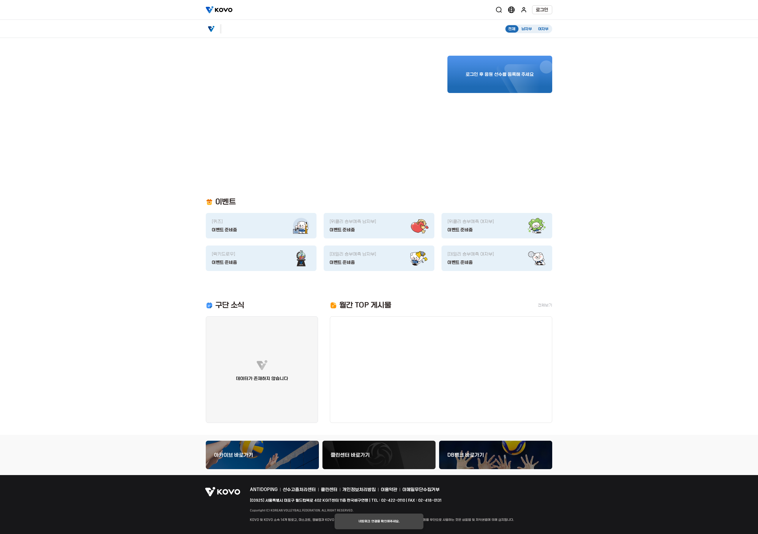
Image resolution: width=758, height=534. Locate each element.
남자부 (526, 29)
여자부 (543, 29)
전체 (511, 29)
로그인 (542, 9)
